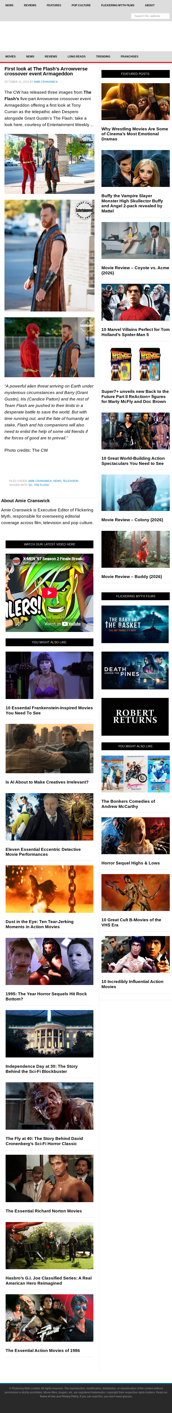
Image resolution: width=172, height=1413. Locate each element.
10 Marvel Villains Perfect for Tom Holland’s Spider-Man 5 (135, 332)
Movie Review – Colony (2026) (132, 519)
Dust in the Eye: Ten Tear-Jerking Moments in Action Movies (40, 924)
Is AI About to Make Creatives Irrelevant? (47, 782)
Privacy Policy (70, 1396)
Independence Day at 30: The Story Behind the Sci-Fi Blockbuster (42, 1069)
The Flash (41, 485)
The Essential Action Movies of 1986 (43, 1350)
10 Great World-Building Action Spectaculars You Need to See (133, 461)
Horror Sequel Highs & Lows (130, 863)
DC (31, 485)
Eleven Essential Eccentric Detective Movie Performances (43, 852)
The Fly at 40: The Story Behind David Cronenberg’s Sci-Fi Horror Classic (44, 1141)
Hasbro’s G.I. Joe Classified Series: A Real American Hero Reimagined (49, 1281)
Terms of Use (48, 1396)
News (57, 481)
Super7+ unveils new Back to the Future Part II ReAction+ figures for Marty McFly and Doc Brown (135, 396)
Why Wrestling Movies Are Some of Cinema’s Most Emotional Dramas (134, 134)
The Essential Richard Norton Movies (44, 1211)
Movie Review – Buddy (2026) (131, 576)
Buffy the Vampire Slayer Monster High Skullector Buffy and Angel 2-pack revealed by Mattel (132, 203)
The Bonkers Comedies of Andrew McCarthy (128, 804)
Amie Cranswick (40, 481)
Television (70, 481)
